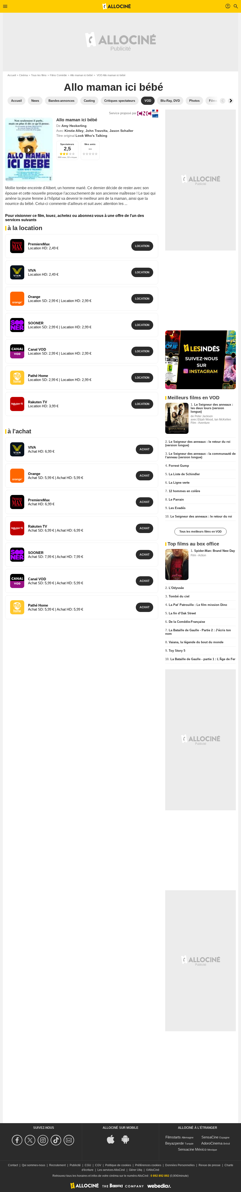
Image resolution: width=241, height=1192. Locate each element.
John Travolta (96, 131)
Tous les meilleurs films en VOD (200, 531)
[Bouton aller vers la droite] (230, 101)
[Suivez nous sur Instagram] (44, 1140)
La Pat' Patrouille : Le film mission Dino (198, 605)
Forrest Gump (179, 465)
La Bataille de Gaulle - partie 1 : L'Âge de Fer (202, 659)
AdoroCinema (211, 1143)
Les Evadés (177, 508)
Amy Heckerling (74, 126)
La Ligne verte (179, 482)
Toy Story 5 (177, 650)
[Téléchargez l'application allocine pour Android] (128, 1139)
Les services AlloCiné (111, 1170)
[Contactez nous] (70, 1140)
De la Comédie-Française (187, 621)
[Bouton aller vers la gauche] (222, 101)
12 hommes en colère (184, 491)
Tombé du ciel (179, 596)
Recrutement (57, 1165)
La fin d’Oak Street (182, 613)
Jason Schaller (121, 131)
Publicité (75, 1165)
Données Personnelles (180, 1165)
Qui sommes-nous (33, 1165)
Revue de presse (210, 1165)
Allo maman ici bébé (81, 75)
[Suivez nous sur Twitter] (31, 1140)
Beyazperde (174, 1143)
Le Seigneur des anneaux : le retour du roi (201, 516)
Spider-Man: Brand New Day (214, 551)
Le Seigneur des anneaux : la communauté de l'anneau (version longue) (200, 455)
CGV (98, 1165)
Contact (13, 1165)
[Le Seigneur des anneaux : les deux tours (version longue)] (177, 418)
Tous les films (39, 75)
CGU (88, 1165)
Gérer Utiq (135, 1170)
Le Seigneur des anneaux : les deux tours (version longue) (212, 408)
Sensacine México (192, 1149)
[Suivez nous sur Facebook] (18, 1140)
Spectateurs (67, 144)
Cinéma (23, 75)
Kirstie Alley (74, 131)
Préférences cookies (148, 1165)
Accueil (12, 75)
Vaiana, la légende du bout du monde (196, 642)
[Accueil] (116, 6)
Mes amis (90, 144)
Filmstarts (173, 1137)
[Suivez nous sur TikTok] (57, 1140)
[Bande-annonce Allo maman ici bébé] (29, 150)
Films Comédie (58, 75)
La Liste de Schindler (184, 474)
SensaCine (209, 1137)
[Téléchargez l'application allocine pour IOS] (113, 1139)
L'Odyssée (176, 588)
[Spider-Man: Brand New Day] (177, 564)
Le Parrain (176, 499)
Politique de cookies (118, 1165)
